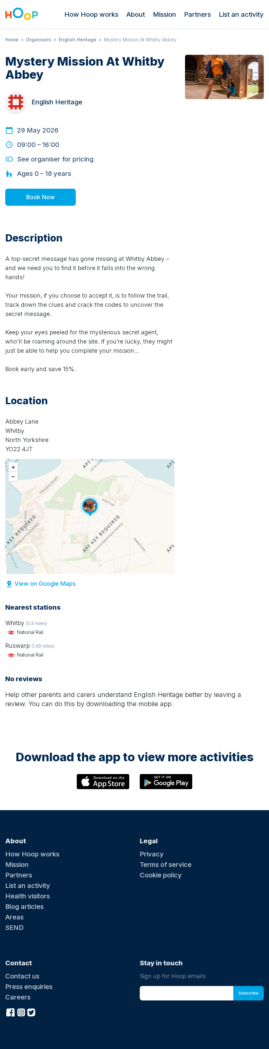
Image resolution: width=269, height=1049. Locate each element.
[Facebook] (10, 1012)
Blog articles (24, 907)
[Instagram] (21, 1012)
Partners (197, 14)
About (135, 14)
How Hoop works (91, 14)
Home (11, 39)
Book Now (40, 197)
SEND (14, 928)
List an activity (241, 14)
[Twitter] (31, 1012)
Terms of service (166, 865)
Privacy (152, 854)
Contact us (22, 976)
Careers (18, 997)
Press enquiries (28, 987)
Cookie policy (161, 875)
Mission (164, 14)
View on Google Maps (45, 583)
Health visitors (27, 896)
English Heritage (77, 39)
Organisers (38, 39)
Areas (14, 917)
